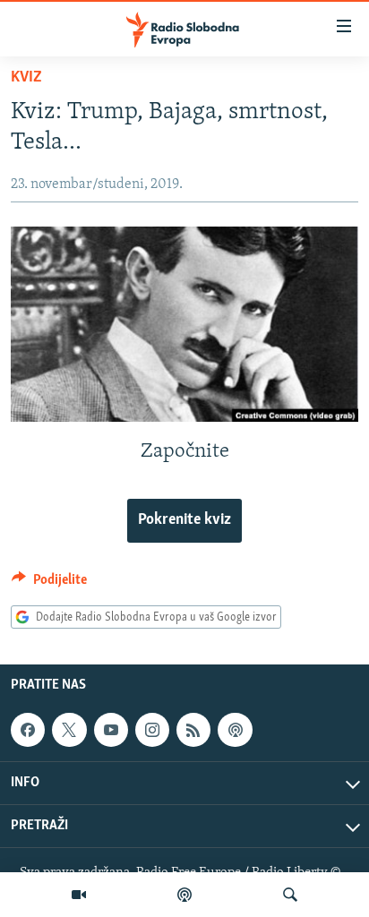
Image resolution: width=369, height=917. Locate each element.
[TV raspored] (235, 730)
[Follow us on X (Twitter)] (69, 730)
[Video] (79, 894)
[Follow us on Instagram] (152, 730)
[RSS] (193, 730)
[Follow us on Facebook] (28, 730)
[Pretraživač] (290, 894)
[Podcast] (184, 894)
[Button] (49, 584)
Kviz (26, 78)
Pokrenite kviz (184, 520)
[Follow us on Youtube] (111, 730)
